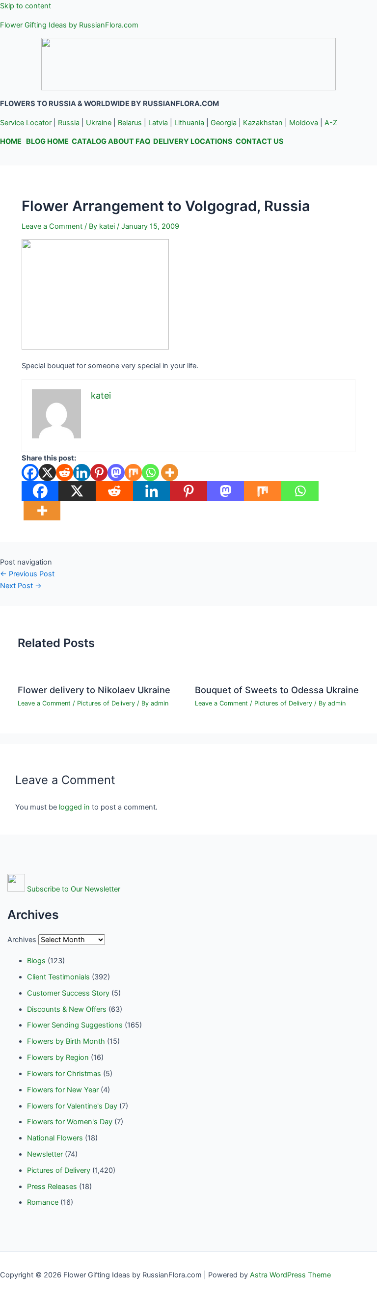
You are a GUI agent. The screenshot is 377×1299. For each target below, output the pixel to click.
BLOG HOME (47, 141)
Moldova (303, 122)
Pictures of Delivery (106, 703)
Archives (21, 939)
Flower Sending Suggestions (75, 1025)
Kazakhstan (263, 122)
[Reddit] (64, 472)
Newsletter (45, 1154)
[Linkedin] (81, 472)
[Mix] (133, 472)
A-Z (330, 122)
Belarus (130, 122)
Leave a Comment (52, 226)
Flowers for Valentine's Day (72, 1106)
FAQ (142, 141)
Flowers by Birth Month (66, 1041)
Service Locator (26, 122)
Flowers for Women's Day (69, 1121)
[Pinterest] (99, 472)
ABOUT (121, 141)
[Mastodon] (116, 472)
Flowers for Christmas (64, 1073)
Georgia (224, 122)
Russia (69, 122)
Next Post (21, 585)
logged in (74, 807)
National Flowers (55, 1138)
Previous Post (27, 573)
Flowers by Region (58, 1057)
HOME (11, 141)
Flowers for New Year (63, 1089)
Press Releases (52, 1186)
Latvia (158, 122)
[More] (169, 472)
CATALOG (89, 141)
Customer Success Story (68, 993)
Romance (42, 1202)
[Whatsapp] (150, 472)
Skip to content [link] (25, 5)
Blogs (36, 960)
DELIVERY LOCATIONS (193, 141)
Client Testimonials (58, 977)
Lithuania (189, 122)
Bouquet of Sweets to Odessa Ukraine (277, 689)
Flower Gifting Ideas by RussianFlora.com (69, 25)
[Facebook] (30, 472)
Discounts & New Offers (67, 1009)
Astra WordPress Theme (290, 1275)
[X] (47, 472)
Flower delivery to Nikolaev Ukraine (94, 689)
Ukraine (98, 122)
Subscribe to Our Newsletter (73, 889)
